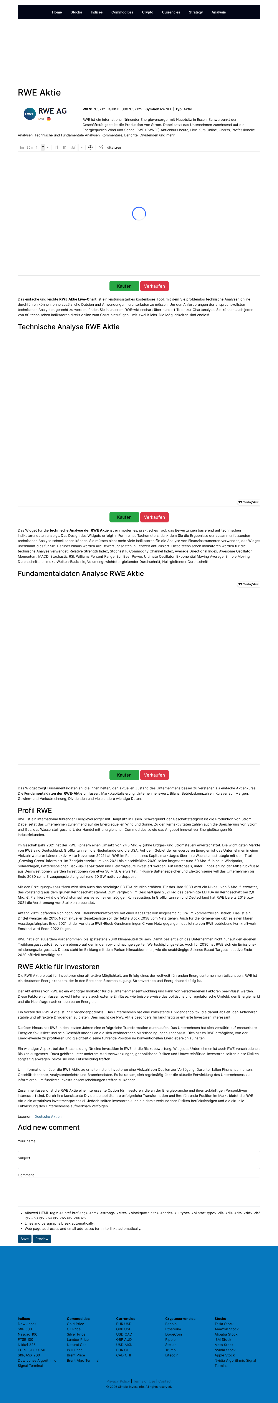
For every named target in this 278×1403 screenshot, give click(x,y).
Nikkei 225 (27, 1345)
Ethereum (173, 1329)
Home (57, 12)
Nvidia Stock (225, 1350)
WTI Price (75, 1350)
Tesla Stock (224, 1324)
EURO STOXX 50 (31, 1350)
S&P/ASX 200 (29, 1355)
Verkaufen (154, 286)
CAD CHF (124, 1355)
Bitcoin (171, 1324)
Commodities (122, 12)
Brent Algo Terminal (83, 1360)
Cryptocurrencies (180, 1318)
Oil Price (74, 1329)
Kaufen (124, 286)
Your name (26, 1141)
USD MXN (124, 1345)
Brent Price (76, 1355)
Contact (165, 1381)
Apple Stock (225, 1355)
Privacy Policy (118, 1381)
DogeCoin (173, 1334)
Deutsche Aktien (48, 1116)
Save (25, 1239)
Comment (26, 1175)
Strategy (196, 12)
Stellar (170, 1345)
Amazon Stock (227, 1329)
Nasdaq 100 (27, 1334)
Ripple (170, 1339)
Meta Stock (224, 1345)
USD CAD (124, 1334)
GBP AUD (124, 1339)
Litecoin (171, 1355)
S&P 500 (25, 1329)
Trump (170, 1350)
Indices (97, 12)
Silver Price (76, 1334)
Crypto (147, 12)
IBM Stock (223, 1339)
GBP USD (124, 1329)
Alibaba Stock (226, 1334)
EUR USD (124, 1324)
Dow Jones (27, 1324)
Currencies (171, 12)
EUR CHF (123, 1350)
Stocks (76, 12)
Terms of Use (144, 1381)
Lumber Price (78, 1339)
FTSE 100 (25, 1339)
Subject (24, 1158)
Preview (41, 1239)
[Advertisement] (139, 53)
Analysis (219, 12)
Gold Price (75, 1324)
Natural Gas (76, 1345)
